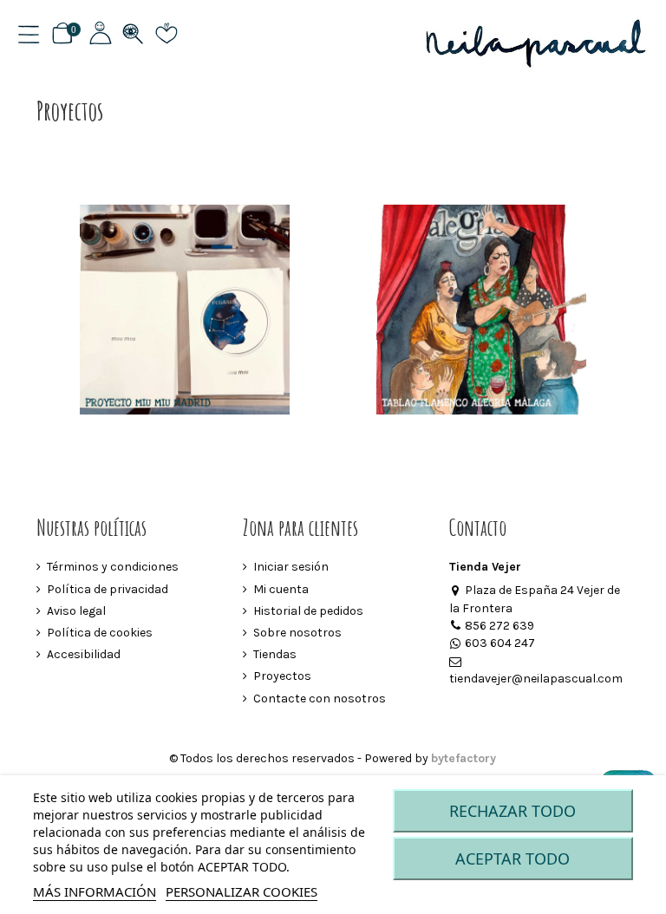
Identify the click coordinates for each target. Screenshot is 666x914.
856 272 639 (499, 625)
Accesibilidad (84, 654)
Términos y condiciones (113, 566)
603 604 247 (500, 643)
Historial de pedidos (308, 611)
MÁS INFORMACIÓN (94, 891)
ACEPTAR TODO (512, 858)
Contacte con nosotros (319, 698)
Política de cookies (100, 632)
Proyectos (282, 676)
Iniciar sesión (291, 566)
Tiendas (275, 654)
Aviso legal (76, 611)
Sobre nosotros (297, 632)
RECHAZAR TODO (512, 810)
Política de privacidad (107, 589)
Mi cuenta (281, 589)
